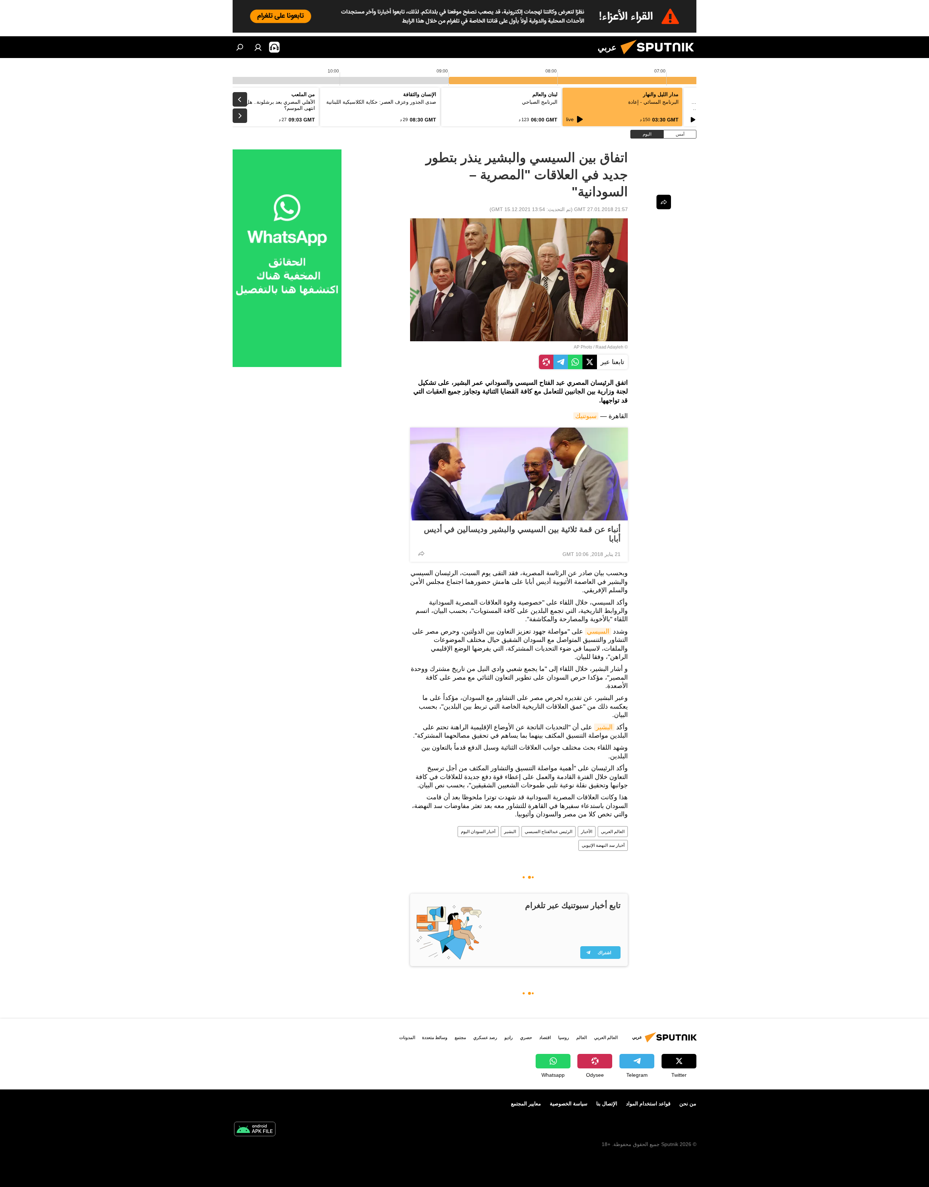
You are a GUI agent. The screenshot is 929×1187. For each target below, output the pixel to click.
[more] (421, 553)
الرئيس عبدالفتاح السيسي (548, 831)
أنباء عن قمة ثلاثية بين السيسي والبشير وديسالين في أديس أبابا (522, 534)
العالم (581, 1037)
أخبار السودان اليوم (478, 831)
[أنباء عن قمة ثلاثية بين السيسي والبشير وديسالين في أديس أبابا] (519, 474)
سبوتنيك (586, 416)
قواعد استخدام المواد (648, 1103)
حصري (526, 1037)
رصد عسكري (485, 1037)
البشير (604, 727)
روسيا (563, 1037)
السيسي (598, 631)
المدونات (407, 1037)
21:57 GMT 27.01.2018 (601, 209)
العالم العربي (613, 831)
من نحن (687, 1103)
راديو (508, 1037)
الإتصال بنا (606, 1103)
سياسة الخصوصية (569, 1103)
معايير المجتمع (526, 1103)
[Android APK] (254, 1130)
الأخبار (586, 831)
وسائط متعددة (434, 1037)
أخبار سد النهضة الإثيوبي (603, 845)
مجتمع (460, 1037)
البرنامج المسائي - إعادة (653, 102)
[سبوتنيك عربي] (660, 56)
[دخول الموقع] (258, 47)
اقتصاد (545, 1037)
